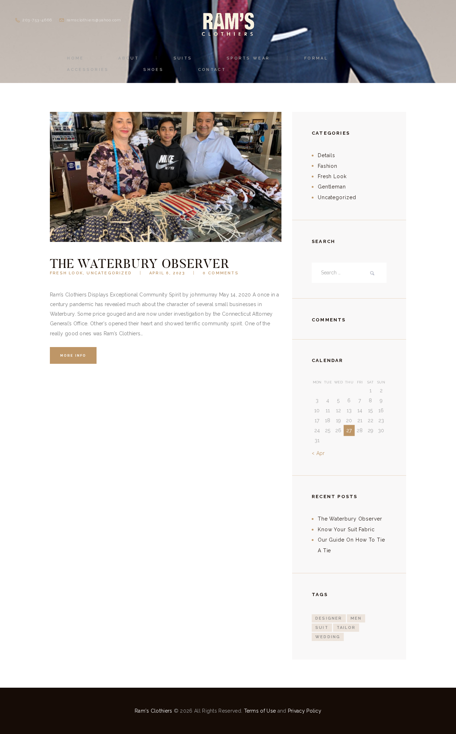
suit (321, 627)
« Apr (318, 453)
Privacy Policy (304, 711)
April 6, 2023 (167, 273)
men (356, 618)
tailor (346, 627)
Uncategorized (109, 273)
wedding (327, 637)
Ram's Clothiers (153, 711)
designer (328, 618)
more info (73, 355)
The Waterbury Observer (139, 263)
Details (326, 155)
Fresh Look (66, 273)
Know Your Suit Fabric (346, 529)
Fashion (327, 166)
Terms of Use (260, 711)
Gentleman (332, 187)
